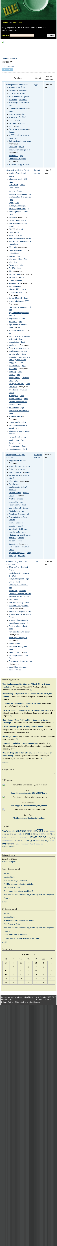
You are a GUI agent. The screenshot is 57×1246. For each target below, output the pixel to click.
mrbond (18, 670)
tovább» (5, 763)
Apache (12, 831)
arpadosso (14, 244)
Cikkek (19, 28)
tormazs (13, 58)
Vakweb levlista (15, 466)
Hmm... (12, 120)
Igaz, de (12, 256)
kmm (17, 138)
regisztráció (17, 22)
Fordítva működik (15, 614)
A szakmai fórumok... (17, 514)
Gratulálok (13, 147)
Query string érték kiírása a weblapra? (18, 891)
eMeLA (19, 280)
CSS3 (47, 831)
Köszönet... (13, 156)
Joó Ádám (21, 87)
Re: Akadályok (14, 475)
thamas (12, 132)
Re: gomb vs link (15, 437)
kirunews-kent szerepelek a (19, 150)
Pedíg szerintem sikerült (18, 626)
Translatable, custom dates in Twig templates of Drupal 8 (26, 710)
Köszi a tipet (14, 481)
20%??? (12, 229)
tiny (23, 114)
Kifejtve (12, 499)
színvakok (13, 117)
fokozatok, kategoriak (17, 611)
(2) (11, 699)
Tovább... (12, 443)
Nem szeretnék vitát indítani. (20, 632)
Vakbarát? (13, 90)
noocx (26, 597)
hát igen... (13, 541)
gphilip (11, 176)
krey (17, 188)
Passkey (7, 898)
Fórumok (26, 28)
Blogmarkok (11, 28)
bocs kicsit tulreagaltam (18, 647)
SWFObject (13, 185)
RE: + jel (12, 247)
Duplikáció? (13, 93)
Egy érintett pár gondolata (19, 313)
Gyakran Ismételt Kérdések (30, 1002)
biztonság (21, 830)
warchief (12, 434)
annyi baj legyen (15, 212)
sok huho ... (13, 345)
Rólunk (3, 1002)
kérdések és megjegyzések (19, 431)
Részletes (6, 35)
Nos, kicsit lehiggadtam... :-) (20, 307)
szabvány (12, 372)
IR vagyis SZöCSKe (16, 384)
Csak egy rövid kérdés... (18, 585)
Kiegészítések (14, 446)
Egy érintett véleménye (18, 517)
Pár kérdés (13, 387)
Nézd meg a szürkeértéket (19, 103)
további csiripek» (9, 862)
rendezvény (25, 844)
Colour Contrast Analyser (18, 108)
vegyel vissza (14, 319)
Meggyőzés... (14, 342)
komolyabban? (14, 378)
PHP (5, 843)
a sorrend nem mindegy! (18, 194)
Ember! (11, 582)
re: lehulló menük (15, 416)
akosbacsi (23, 100)
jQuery (52, 837)
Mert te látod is (14, 547)
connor (27, 472)
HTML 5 (51, 834)
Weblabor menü (15, 283)
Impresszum (5, 997)
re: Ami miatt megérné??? (19, 301)
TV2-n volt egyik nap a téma (20, 141)
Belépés (5, 22)
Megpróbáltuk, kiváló (17, 460)
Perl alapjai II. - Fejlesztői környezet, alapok (29, 806)
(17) (31, 732)
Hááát (11, 188)
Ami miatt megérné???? (18, 330)
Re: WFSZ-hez (14, 366)
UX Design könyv (10, 736)
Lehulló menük (14, 422)
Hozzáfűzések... (15, 449)
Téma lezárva (14, 567)
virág (20, 541)
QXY (11, 182)
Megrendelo (13, 502)
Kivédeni (12, 87)
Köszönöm (13, 100)
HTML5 (5, 838)
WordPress (34, 844)
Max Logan (23, 90)
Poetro (22, 93)
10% (10, 271)
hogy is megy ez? (16, 472)
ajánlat (6, 873)
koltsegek (12, 556)
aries (29, 238)
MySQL (45, 840)
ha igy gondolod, (15, 652)
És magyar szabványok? (18, 129)
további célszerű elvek (17, 173)
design (52, 831)
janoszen (26, 466)
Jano (17, 203)
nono (11, 643)
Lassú (11, 496)
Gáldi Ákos (23, 529)
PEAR (52, 841)
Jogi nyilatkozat (17, 997)
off (10, 599)
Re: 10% (12, 268)
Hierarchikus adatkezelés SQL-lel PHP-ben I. (29, 793)
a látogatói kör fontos (17, 238)
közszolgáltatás (15, 655)
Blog (4, 28)
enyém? (12, 191)
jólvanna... (13, 322)
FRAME (12, 280)
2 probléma (13, 544)
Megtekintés (9, 67)
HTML (43, 834)
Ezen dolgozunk (15, 508)
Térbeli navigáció (15, 399)
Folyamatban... (14, 505)
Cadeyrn (21, 538)
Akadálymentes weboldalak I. (18, 84)
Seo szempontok (15, 97)
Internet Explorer (18, 838)
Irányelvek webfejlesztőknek (17, 170)
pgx (11, 200)
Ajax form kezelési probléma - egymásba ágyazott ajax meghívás (29, 895)
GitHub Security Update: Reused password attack (23, 727)
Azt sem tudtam (15, 493)
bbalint (20, 265)
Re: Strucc (13, 123)
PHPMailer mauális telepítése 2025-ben (19, 884)
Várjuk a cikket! (15, 274)
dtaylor (21, 147)
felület (19, 834)
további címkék (8, 847)
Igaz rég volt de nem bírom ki (20, 241)
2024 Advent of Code (12, 888)
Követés (7, 69)
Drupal (13, 834)
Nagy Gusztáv (23, 165)
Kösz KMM (13, 591)
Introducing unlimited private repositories (20, 743)
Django (5, 834)
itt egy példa (13, 396)
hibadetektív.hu (9, 877)
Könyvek (9, 30)
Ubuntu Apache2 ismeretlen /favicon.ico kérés (21, 938)
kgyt (10, 105)
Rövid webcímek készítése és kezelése (29, 818)
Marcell (22, 185)
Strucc (11, 126)
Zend (41, 844)
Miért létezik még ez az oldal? (15, 881)
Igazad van (13, 235)
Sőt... (11, 381)
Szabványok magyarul (17, 159)
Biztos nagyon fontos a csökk (20, 661)
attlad (11, 111)
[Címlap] (10, 7)
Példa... (12, 375)
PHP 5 (11, 844)
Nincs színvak (14, 114)
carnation (12, 526)
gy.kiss (26, 97)
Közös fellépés (14, 511)
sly (28, 514)
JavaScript (37, 837)
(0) (31, 690)
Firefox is (12, 265)
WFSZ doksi (13, 390)
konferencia (19, 840)
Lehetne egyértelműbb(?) (18, 250)
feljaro (11, 203)
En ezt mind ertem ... (17, 292)
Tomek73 (12, 490)
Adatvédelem (28, 997)
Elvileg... (12, 469)
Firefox (27, 833)
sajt (21, 502)
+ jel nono (12, 259)
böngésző (31, 831)
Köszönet (12, 165)
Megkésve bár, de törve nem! (20, 197)
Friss (15, 30)
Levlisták (33, 28)
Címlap (5, 58)
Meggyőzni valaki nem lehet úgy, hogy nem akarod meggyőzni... (19, 360)
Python (17, 844)
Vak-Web (12, 217)
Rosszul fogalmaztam (17, 348)
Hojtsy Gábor (14, 253)
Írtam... (11, 523)
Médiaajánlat (6, 999)
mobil (38, 841)
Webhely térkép (13, 1002)
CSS (39, 830)
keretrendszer (7, 841)
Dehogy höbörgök (15, 298)
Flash (11, 232)
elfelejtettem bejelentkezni (19, 411)
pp (30, 194)
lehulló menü (14, 408)
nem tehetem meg (16, 603)
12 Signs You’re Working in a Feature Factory (21, 703)
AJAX (5, 830)
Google (36, 834)
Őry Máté (22, 117)
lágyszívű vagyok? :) (17, 553)
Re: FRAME (13, 277)
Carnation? (13, 529)
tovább (5, 902)
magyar (30, 840)
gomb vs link (14, 440)
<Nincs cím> (14, 220)
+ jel (10, 262)
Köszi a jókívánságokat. (18, 638)
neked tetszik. (14, 532)
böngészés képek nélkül (18, 179)
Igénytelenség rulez (16, 579)
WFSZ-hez (13, 369)
